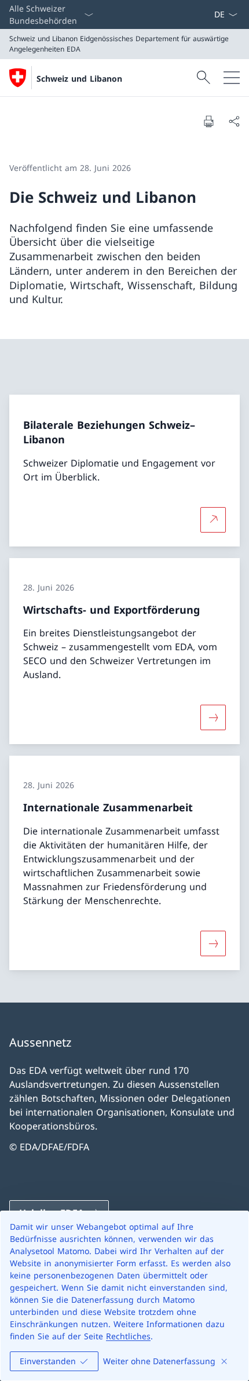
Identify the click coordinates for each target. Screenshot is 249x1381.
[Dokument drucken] (208, 121)
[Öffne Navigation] (231, 77)
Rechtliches (128, 1336)
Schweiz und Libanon (79, 78)
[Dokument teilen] (234, 121)
